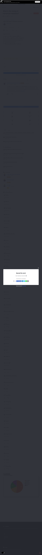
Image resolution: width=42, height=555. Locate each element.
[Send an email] (28, 281)
